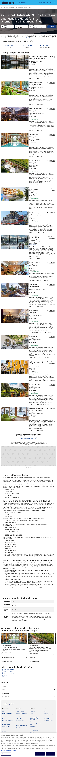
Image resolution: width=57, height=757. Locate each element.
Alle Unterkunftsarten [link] (20, 723)
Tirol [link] (22, 7)
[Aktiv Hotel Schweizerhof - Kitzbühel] (28, 295)
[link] (28, 670)
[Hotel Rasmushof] (28, 394)
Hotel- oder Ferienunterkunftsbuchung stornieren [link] (49, 714)
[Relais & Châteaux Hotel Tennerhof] (28, 93)
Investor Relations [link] (6, 724)
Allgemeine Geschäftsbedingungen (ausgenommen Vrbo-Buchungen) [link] (34, 717)
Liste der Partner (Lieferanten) (8, 750)
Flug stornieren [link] (47, 718)
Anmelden (49, 2)
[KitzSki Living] (28, 222)
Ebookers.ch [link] (3, 7)
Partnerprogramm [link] (6, 715)
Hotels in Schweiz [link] (20, 711)
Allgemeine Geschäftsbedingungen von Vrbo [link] (35, 723)
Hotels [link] (8, 7)
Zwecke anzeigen (6, 753)
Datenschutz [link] (32, 711)
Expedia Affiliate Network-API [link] (7, 721)
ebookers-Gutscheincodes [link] (21, 725)
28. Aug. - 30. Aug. (45, 45)
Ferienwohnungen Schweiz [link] (21, 713)
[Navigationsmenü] (54, 2)
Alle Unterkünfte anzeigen (28, 438)
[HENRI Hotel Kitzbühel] (28, 198)
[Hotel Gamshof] (28, 271)
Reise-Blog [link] (18, 727)
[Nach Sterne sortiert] (42, 661)
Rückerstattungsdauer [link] (48, 720)
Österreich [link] (18, 7)
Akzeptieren (50, 753)
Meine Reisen (42, 2)
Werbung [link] (4, 731)
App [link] (3, 729)
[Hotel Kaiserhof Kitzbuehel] (28, 172)
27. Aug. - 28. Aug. (9, 45)
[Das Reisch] (28, 347)
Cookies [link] (31, 713)
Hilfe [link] (44, 711)
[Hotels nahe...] (42, 657)
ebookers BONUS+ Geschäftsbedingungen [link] (34, 729)
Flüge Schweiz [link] (19, 718)
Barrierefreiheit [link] (33, 726)
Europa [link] (12, 7)
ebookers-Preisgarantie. (30, 37)
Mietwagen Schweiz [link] (20, 715)
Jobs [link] (3, 711)
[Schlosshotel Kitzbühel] (28, 145)
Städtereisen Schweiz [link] (20, 720)
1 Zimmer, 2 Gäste (37, 27)
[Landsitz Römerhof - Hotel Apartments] (28, 419)
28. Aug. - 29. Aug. (27, 45)
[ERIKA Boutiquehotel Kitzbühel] (28, 119)
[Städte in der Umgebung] (14, 657)
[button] (28, 686)
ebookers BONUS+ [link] (6, 726)
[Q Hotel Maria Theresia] (28, 321)
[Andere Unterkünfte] (14, 661)
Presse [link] (3, 718)
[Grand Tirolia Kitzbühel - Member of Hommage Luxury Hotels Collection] (28, 67)
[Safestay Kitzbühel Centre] (28, 371)
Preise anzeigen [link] (33, 244)
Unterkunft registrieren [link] (7, 713)
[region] (28, 745)
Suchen (52, 26)
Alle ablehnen (40, 753)
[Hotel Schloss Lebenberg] (28, 247)
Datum (6, 27)
